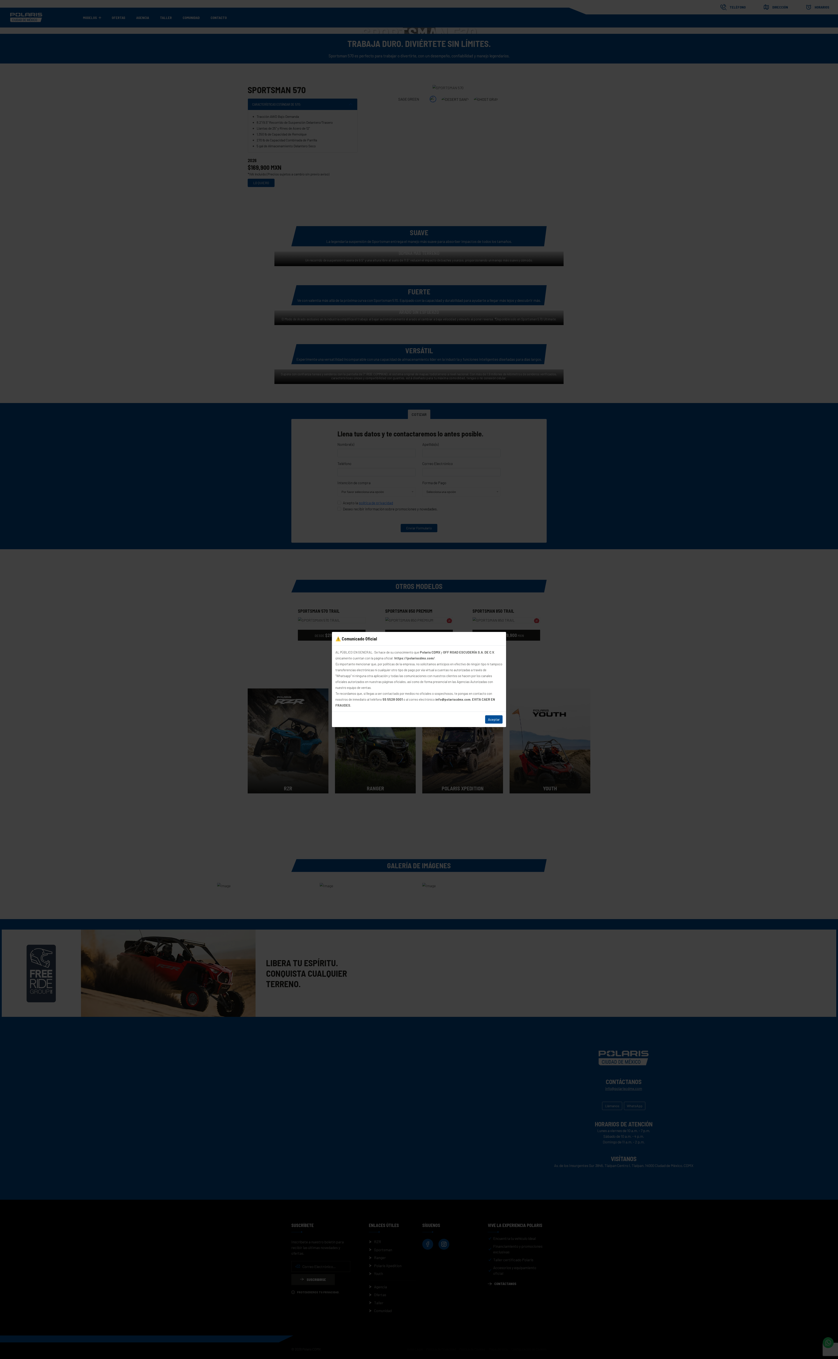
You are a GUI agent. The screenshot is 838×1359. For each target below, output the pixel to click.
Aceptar (494, 719)
